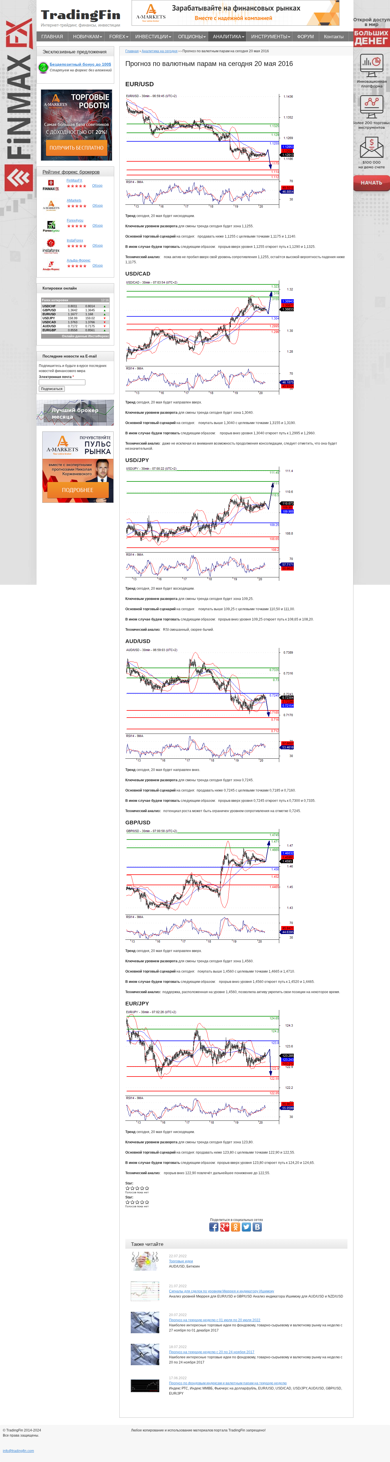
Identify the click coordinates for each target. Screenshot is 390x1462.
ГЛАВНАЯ (52, 36)
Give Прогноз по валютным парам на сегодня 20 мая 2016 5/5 (147, 1188)
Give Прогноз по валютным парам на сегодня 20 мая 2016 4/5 (142, 1188)
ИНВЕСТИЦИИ (149, 37)
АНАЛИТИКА (224, 37)
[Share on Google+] (224, 1227)
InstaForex (75, 240)
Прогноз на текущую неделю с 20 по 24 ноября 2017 (211, 1352)
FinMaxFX (74, 180)
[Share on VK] (257, 1227)
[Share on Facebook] (213, 1227)
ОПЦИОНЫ (188, 37)
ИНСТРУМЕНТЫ (266, 37)
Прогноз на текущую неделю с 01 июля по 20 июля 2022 (214, 1320)
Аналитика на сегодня (160, 51)
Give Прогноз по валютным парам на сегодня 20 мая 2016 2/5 (132, 1188)
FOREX (114, 37)
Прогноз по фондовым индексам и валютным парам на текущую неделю (228, 1383)
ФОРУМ (305, 36)
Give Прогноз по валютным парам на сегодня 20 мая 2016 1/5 (127, 1188)
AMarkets (74, 200)
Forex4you (75, 220)
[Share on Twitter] (246, 1227)
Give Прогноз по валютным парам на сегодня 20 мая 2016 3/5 (137, 1188)
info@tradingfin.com (18, 1451)
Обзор (97, 186)
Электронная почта (56, 377)
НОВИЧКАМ (83, 37)
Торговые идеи (181, 1261)
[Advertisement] (78, 594)
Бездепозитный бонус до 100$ (80, 64)
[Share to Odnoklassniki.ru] (235, 1227)
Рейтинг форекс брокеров (71, 172)
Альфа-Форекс (79, 260)
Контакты (334, 36)
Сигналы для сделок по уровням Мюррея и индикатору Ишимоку (221, 1291)
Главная (132, 51)
